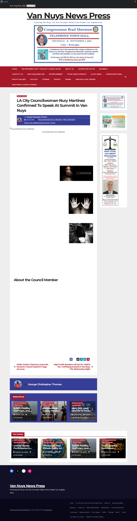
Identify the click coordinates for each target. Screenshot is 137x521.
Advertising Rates (86, 69)
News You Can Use (48, 403)
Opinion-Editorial (114, 74)
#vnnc (53, 123)
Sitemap (46, 79)
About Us (69, 69)
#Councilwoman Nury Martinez (50, 120)
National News (47, 440)
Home (14, 69)
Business (103, 69)
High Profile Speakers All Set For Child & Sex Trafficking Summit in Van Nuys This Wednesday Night (72, 366)
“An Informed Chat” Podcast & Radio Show (41, 69)
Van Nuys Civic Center (85, 79)
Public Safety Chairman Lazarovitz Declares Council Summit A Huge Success (32, 366)
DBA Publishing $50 (36, 74)
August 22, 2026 (21, 452)
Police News (59, 442)
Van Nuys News (21, 96)
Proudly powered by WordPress (20, 510)
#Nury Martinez (69, 120)
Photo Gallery (19, 79)
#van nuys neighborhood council (37, 123)
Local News (96, 74)
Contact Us (17, 74)
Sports (57, 79)
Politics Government (20, 403)
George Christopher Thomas (37, 117)
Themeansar (48, 510)
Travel (68, 79)
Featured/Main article (109, 440)
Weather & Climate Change (24, 85)
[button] (125, 77)
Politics (34, 79)
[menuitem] (2, 1)
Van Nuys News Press (68, 15)
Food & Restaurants (76, 74)
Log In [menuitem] (6, 1)
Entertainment (56, 74)
